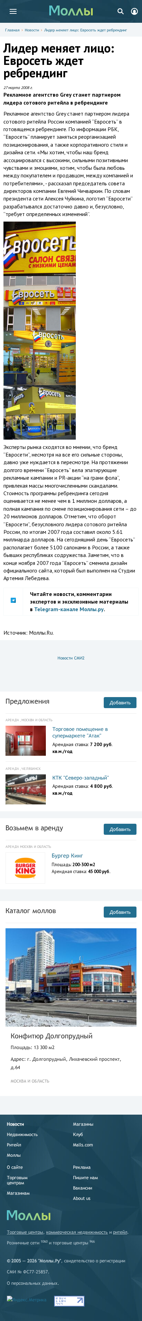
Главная (12, 30)
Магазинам (18, 1193)
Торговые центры (25, 1232)
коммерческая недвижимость (77, 1232)
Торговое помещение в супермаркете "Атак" (80, 732)
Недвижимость (22, 1134)
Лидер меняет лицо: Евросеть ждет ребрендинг (85, 30)
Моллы (14, 1155)
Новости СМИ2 (71, 658)
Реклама (82, 1167)
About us (81, 1198)
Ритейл (14, 1144)
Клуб (78, 1134)
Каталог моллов (31, 910)
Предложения (27, 701)
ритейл (120, 1232)
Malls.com (83, 1144)
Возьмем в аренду (34, 828)
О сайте (15, 1167)
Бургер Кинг (67, 855)
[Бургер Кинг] (25, 868)
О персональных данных (32, 1283)
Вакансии (82, 1188)
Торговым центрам (17, 1180)
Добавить (120, 702)
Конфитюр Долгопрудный (51, 1036)
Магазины (83, 1124)
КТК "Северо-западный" (80, 778)
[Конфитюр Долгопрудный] (71, 977)
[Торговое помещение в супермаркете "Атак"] (26, 741)
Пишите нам (85, 1177)
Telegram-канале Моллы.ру (69, 609)
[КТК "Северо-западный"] (26, 789)
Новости (32, 30)
